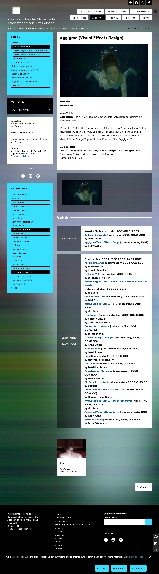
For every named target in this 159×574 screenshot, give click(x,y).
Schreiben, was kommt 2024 (24, 70)
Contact (59, 545)
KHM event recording (21, 66)
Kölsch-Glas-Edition (20, 74)
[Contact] (136, 2)
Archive (97, 18)
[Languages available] (130, 2)
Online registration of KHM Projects (30, 50)
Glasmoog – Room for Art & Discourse (72, 524)
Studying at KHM (63, 517)
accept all (138, 568)
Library (113, 18)
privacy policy (137, 557)
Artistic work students (35, 28)
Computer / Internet (56, 28)
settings (102, 568)
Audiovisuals (140, 11)
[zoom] (82, 192)
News (145, 18)
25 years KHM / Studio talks (24, 81)
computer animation (78, 28)
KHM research (18, 58)
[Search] (142, 2)
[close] (150, 557)
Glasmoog (79, 18)
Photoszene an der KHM (22, 78)
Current (59, 538)
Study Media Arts (90, 11)
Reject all (119, 568)
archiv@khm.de (26, 156)
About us (130, 18)
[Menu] (155, 11)
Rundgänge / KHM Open (23, 62)
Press (57, 542)
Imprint (58, 549)
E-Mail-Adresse (110, 517)
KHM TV (15, 85)
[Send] (148, 522)
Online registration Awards (26, 54)
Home (10, 28)
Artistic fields (117, 11)
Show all (143, 487)
